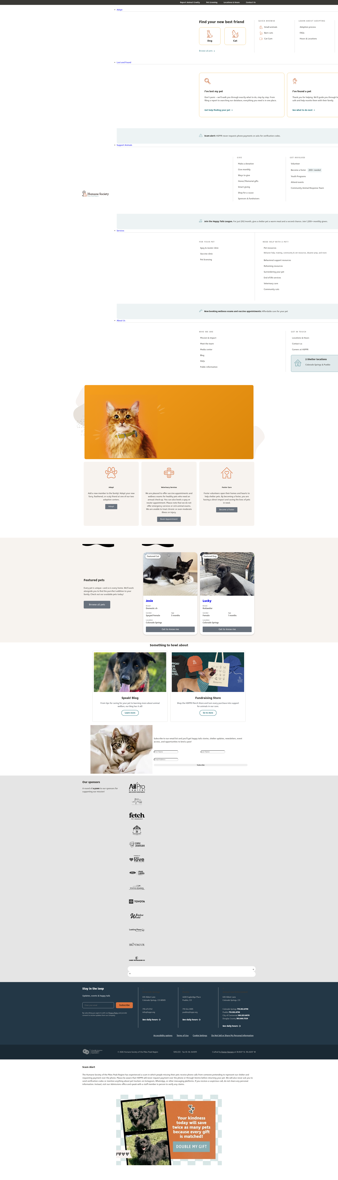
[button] (176, 9)
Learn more (130, 712)
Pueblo (231, 1012)
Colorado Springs (235, 1009)
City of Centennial (236, 1015)
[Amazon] (112, 1036)
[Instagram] (94, 1036)
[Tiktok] (120, 1036)
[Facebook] (85, 1036)
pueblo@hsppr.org (190, 1012)
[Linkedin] (103, 1036)
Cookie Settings (200, 1035)
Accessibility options (162, 1035)
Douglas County (235, 1018)
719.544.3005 (187, 1009)
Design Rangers (227, 1052)
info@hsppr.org (148, 1012)
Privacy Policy (113, 1013)
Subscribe (124, 1005)
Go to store (208, 712)
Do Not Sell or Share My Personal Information (232, 1035)
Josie (149, 601)
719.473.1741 (147, 1009)
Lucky (207, 601)
